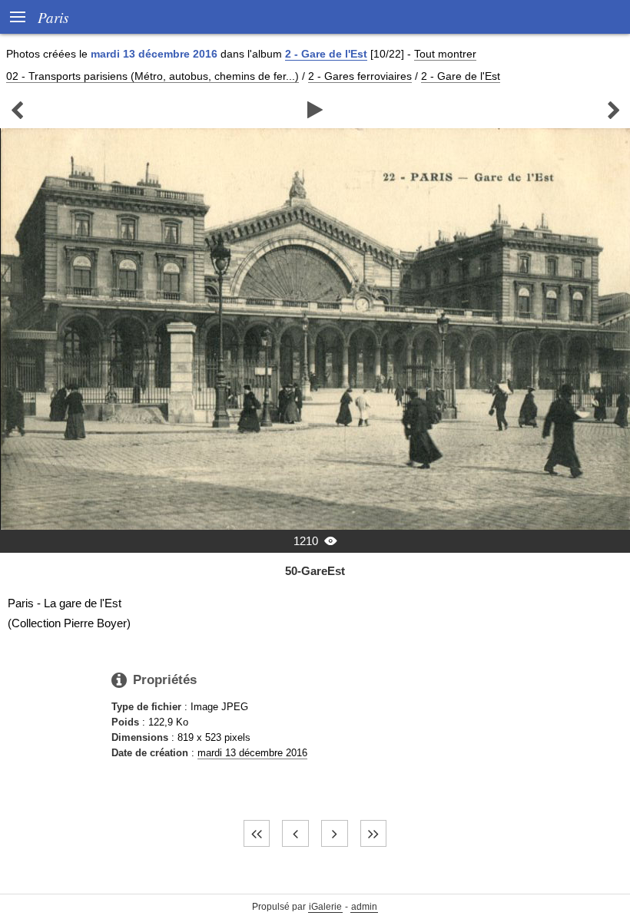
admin (364, 906)
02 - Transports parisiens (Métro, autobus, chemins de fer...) (152, 76)
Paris (53, 17)
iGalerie (325, 906)
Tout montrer (445, 54)
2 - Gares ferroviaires (360, 76)
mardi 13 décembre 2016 (252, 753)
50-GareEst (315, 570)
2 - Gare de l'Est (326, 54)
